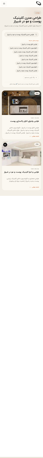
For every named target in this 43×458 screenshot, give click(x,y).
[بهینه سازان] (38, 3)
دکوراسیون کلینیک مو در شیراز (28, 67)
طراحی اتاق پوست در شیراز (29, 44)
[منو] (4, 3)
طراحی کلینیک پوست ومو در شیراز (27, 71)
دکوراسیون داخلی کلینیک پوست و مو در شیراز (23, 48)
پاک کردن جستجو (30, 77)
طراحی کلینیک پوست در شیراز (28, 56)
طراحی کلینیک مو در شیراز (29, 59)
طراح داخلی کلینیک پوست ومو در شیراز (25, 52)
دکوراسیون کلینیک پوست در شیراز (27, 63)
